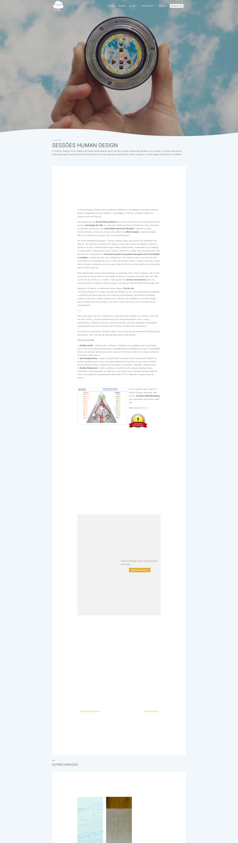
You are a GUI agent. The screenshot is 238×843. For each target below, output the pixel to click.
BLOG (146, 408)
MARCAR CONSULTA (140, 570)
